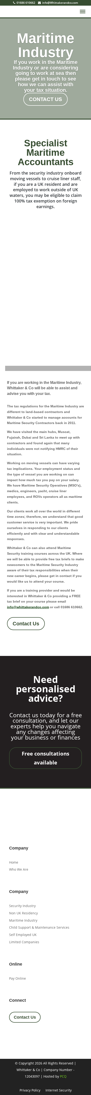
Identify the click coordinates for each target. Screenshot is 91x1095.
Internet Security (59, 1090)
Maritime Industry (45, 45)
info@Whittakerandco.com (60, 3)
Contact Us (45, 99)
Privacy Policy (30, 1090)
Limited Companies (24, 942)
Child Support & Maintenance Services (39, 927)
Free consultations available (45, 758)
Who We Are (18, 869)
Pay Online (17, 978)
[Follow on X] (27, 1035)
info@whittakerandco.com (28, 607)
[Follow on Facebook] (14, 1035)
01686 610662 (25, 3)
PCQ (63, 1076)
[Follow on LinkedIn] (39, 1035)
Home (13, 862)
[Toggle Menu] (82, 11)
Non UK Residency (23, 913)
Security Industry (22, 906)
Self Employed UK (23, 934)
